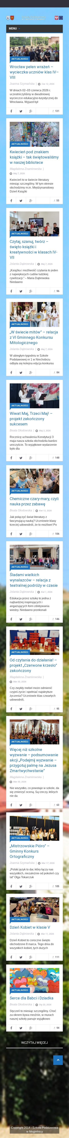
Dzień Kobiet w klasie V (30, 927)
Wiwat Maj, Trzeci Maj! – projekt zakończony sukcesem (31, 418)
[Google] (31, 111)
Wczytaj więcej (34, 1042)
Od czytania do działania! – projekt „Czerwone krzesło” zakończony (33, 665)
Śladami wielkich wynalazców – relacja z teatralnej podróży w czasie (34, 580)
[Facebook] (11, 111)
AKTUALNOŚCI (20, 59)
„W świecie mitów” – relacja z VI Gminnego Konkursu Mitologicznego (34, 337)
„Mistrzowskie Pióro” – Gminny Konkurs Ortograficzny (30, 851)
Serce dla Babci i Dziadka (31, 998)
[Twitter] (21, 111)
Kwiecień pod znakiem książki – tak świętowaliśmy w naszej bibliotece (34, 157)
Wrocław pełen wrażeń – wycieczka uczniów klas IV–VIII (34, 72)
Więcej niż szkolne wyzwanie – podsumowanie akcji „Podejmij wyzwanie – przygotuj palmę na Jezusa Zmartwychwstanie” (34, 760)
